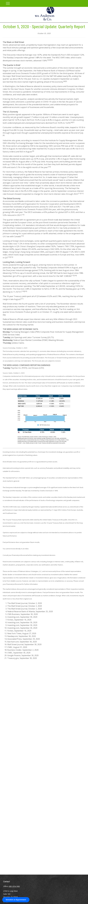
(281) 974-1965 (14, 886)
